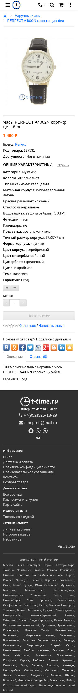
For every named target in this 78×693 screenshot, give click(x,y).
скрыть (63, 165)
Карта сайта (12, 504)
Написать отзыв (51, 325)
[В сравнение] (15, 288)
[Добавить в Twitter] (30, 347)
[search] (52, 5)
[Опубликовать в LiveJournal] (38, 347)
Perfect (20, 144)
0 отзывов (28, 325)
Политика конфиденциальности (29, 467)
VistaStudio (66, 546)
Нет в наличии (39, 315)
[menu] (7, 5)
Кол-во (8, 295)
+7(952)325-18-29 (39, 415)
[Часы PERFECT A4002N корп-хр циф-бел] (39, 71)
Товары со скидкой (18, 517)
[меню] (70, 5)
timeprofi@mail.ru (40, 422)
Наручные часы (27, 16)
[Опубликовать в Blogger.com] (54, 347)
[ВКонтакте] (39, 437)
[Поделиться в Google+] (46, 347)
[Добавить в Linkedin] (61, 347)
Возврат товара (15, 482)
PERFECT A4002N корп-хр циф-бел (35, 21)
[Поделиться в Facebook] (22, 347)
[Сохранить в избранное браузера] (69, 347)
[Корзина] (61, 5)
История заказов (16, 534)
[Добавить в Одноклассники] (14, 347)
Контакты (10, 477)
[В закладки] (7, 288)
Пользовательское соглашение (28, 472)
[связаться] (41, 5)
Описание (14, 356)
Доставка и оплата (18, 462)
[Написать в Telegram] (46, 430)
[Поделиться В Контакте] (6, 347)
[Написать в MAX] (32, 430)
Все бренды (12, 494)
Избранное (12, 539)
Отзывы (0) (38, 356)
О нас (7, 457)
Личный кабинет (16, 529)
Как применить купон (20, 499)
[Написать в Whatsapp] (39, 430)
